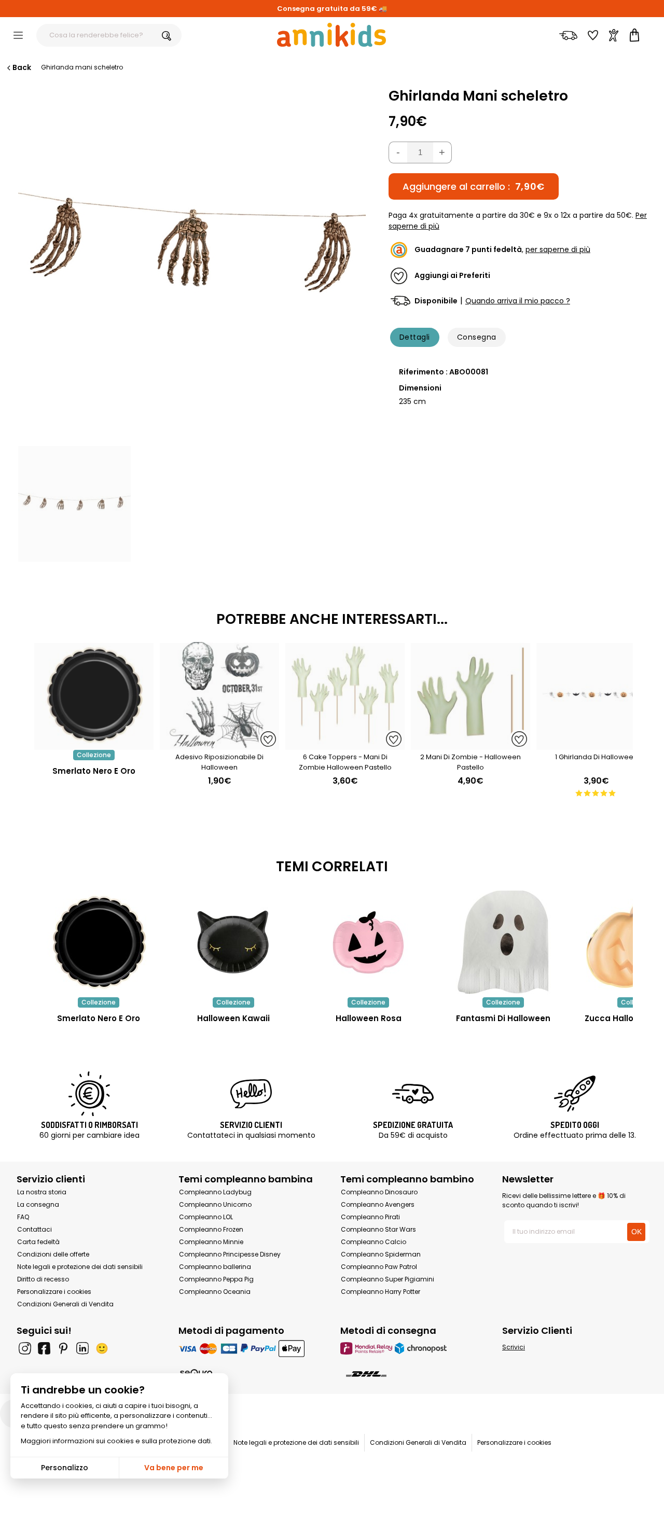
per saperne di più (557, 250)
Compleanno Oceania (215, 1291)
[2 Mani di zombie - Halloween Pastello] (470, 744)
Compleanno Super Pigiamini (387, 1279)
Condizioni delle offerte (53, 1254)
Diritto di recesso (43, 1279)
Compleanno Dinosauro (379, 1192)
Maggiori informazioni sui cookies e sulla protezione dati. (116, 1441)
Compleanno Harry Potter (380, 1291)
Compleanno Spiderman (381, 1254)
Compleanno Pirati (370, 1216)
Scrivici (513, 1347)
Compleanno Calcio (373, 1241)
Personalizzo (64, 1467)
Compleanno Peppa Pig (216, 1279)
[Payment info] (251, 1348)
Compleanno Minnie (211, 1241)
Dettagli (414, 337)
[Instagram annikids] (25, 1348)
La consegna (38, 1204)
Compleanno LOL (206, 1216)
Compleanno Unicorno (215, 1204)
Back (21, 67)
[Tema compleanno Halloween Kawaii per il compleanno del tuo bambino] (233, 942)
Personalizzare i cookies (54, 1291)
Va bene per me (173, 1467)
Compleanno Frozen (211, 1229)
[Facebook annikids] (44, 1348)
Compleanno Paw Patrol (379, 1266)
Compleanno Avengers (377, 1204)
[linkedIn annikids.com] (82, 1348)
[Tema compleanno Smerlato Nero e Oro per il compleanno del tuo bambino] (98, 942)
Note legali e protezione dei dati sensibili (80, 1266)
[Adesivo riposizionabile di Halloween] (219, 744)
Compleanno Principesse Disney (230, 1254)
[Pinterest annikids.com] (63, 1348)
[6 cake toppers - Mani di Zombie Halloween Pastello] (345, 744)
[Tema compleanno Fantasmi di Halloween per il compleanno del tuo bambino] (503, 942)
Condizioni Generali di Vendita (65, 1304)
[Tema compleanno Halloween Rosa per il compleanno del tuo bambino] (368, 942)
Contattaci (34, 1229)
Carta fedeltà (38, 1241)
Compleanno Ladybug (215, 1192)
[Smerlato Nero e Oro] (94, 744)
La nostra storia (41, 1192)
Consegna (476, 337)
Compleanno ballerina (215, 1266)
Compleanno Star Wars (378, 1229)
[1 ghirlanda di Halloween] (596, 744)
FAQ (23, 1216)
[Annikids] (331, 35)
